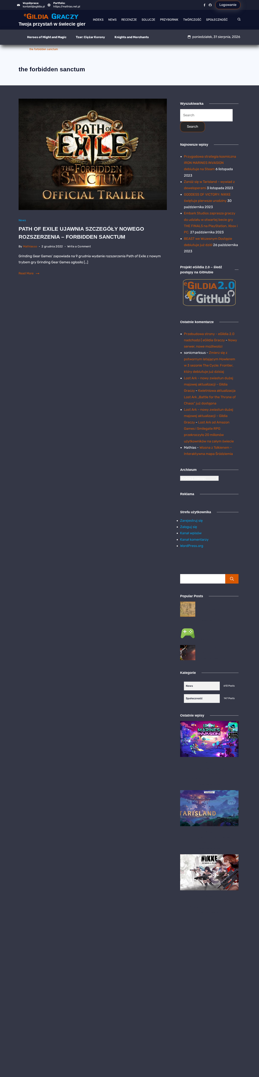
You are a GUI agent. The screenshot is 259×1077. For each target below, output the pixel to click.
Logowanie (227, 5)
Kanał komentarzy (194, 539)
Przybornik (169, 19)
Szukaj (232, 579)
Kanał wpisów (191, 533)
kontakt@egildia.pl (34, 6)
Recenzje (129, 19)
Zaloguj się (188, 527)
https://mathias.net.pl (66, 6)
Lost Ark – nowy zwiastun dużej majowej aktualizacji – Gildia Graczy (208, 384)
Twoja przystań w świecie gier (52, 24)
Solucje (148, 19)
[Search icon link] (238, 20)
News (112, 19)
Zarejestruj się (191, 520)
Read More (26, 273)
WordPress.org (191, 546)
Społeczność (217, 19)
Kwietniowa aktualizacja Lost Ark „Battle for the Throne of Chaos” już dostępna (210, 397)
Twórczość (192, 19)
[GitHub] (210, 5)
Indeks (98, 19)
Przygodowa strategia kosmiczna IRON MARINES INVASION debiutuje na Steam (210, 162)
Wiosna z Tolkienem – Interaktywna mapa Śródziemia (216, 609)
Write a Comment (79, 247)
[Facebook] (204, 5)
